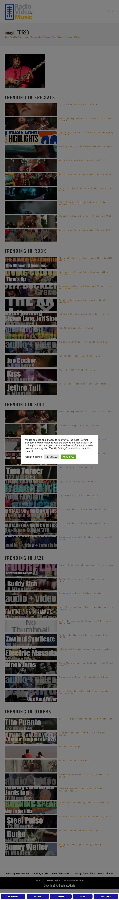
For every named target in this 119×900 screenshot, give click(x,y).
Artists (37, 896)
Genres (61, 896)
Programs (13, 896)
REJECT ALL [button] (51, 457)
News (82, 896)
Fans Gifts (106, 896)
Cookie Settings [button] (33, 456)
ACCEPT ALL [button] (68, 457)
